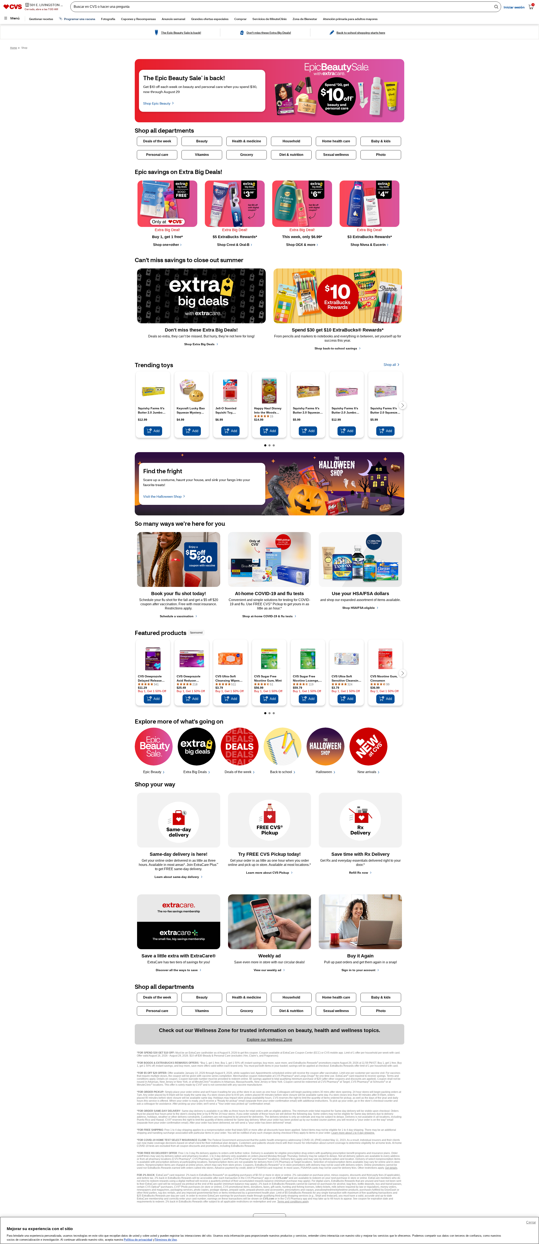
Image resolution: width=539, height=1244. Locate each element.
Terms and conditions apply (292, 1201)
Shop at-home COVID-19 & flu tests (267, 616)
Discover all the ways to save (177, 970)
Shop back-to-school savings (336, 348)
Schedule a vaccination (176, 616)
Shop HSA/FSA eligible (358, 607)
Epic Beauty (152, 772)
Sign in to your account (358, 970)
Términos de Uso (166, 1239)
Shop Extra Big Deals (199, 344)
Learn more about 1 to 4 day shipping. (353, 1132)
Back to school (281, 772)
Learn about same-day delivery (177, 877)
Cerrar (531, 1222)
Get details (391, 1167)
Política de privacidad (138, 1239)
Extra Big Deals (195, 772)
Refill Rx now (358, 872)
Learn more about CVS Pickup (267, 872)
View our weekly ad (267, 970)
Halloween (324, 772)
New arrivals (367, 772)
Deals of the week (238, 772)
